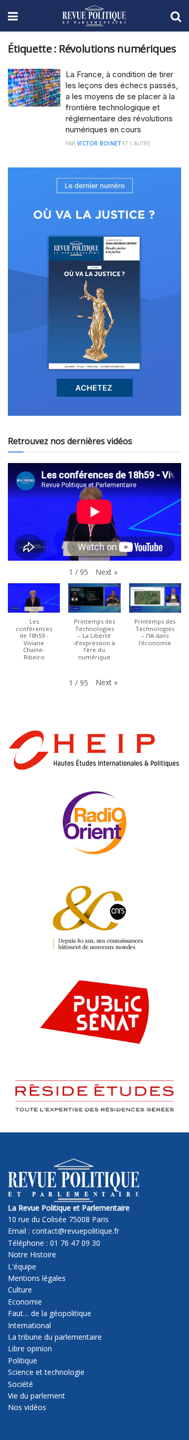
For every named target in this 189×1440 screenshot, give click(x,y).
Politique (22, 1360)
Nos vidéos (27, 1407)
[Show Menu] (13, 15)
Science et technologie (46, 1372)
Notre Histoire (32, 1254)
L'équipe (22, 1266)
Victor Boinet (99, 143)
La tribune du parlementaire (55, 1337)
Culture (20, 1290)
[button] (106, 572)
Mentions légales (37, 1278)
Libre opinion (30, 1348)
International (29, 1325)
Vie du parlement (36, 1396)
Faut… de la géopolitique (49, 1313)
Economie (25, 1302)
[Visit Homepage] (94, 15)
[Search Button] (176, 15)
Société (20, 1384)
